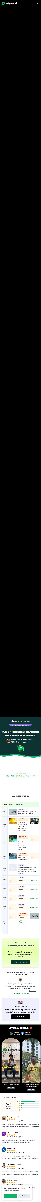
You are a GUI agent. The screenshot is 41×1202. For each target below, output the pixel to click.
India (23, 1196)
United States (10, 1196)
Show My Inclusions (20, 962)
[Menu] (37, 3)
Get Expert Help (20, 1017)
